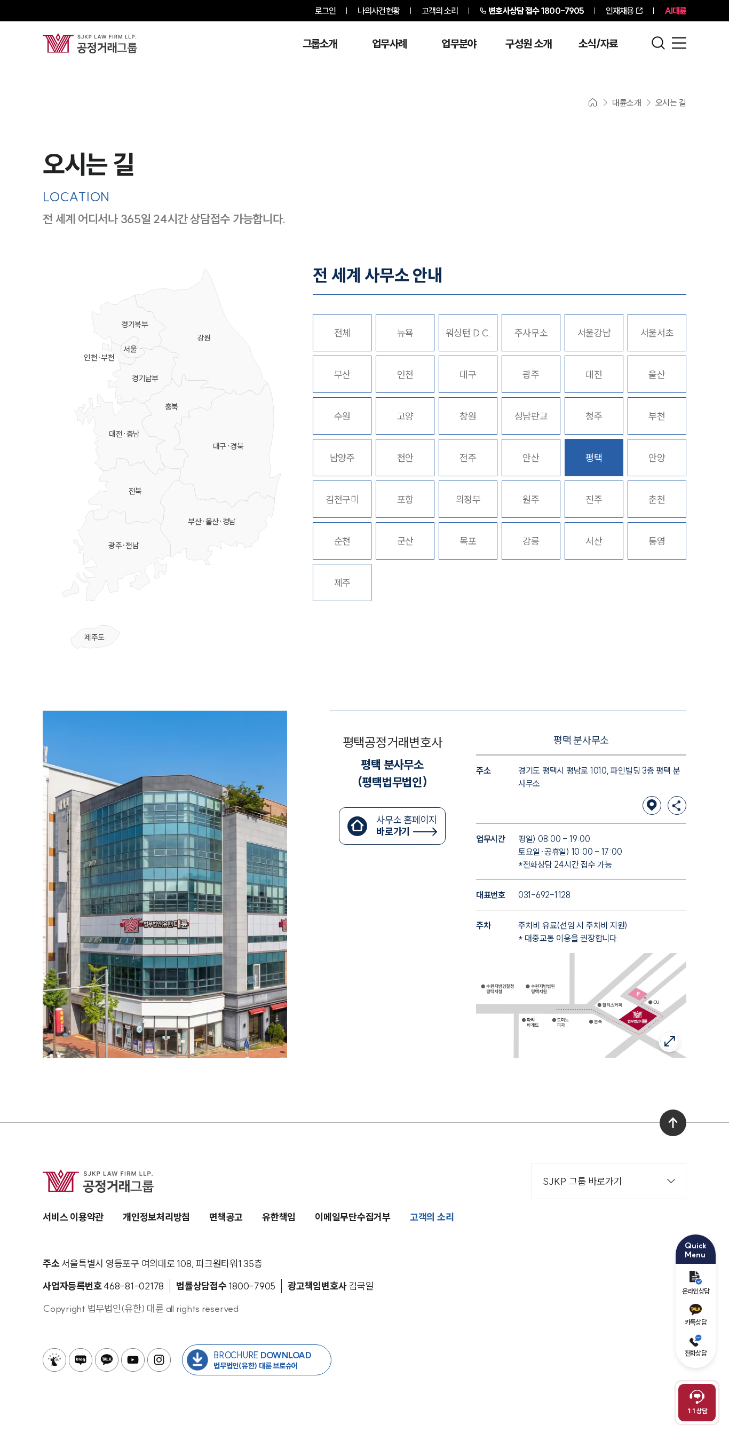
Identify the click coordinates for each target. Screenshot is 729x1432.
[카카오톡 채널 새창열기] (106, 1359)
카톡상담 (696, 1322)
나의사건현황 (379, 10)
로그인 (325, 10)
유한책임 (279, 1217)
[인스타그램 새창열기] (159, 1359)
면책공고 (226, 1217)
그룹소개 (320, 43)
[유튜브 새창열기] (133, 1359)
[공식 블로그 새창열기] (80, 1359)
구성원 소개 (528, 43)
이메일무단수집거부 (353, 1217)
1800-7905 (536, 10)
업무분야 (458, 43)
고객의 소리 (440, 10)
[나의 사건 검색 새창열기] (54, 1359)
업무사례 (389, 43)
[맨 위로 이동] (673, 1123)
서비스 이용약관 (73, 1217)
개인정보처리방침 (156, 1217)
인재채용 (619, 10)
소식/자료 (598, 43)
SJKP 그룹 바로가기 (582, 1181)
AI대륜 (675, 10)
